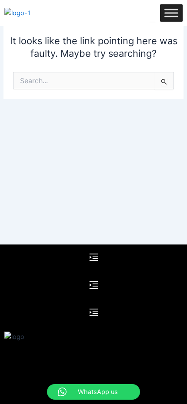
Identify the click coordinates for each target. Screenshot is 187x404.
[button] (93, 258)
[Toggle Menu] (171, 13)
